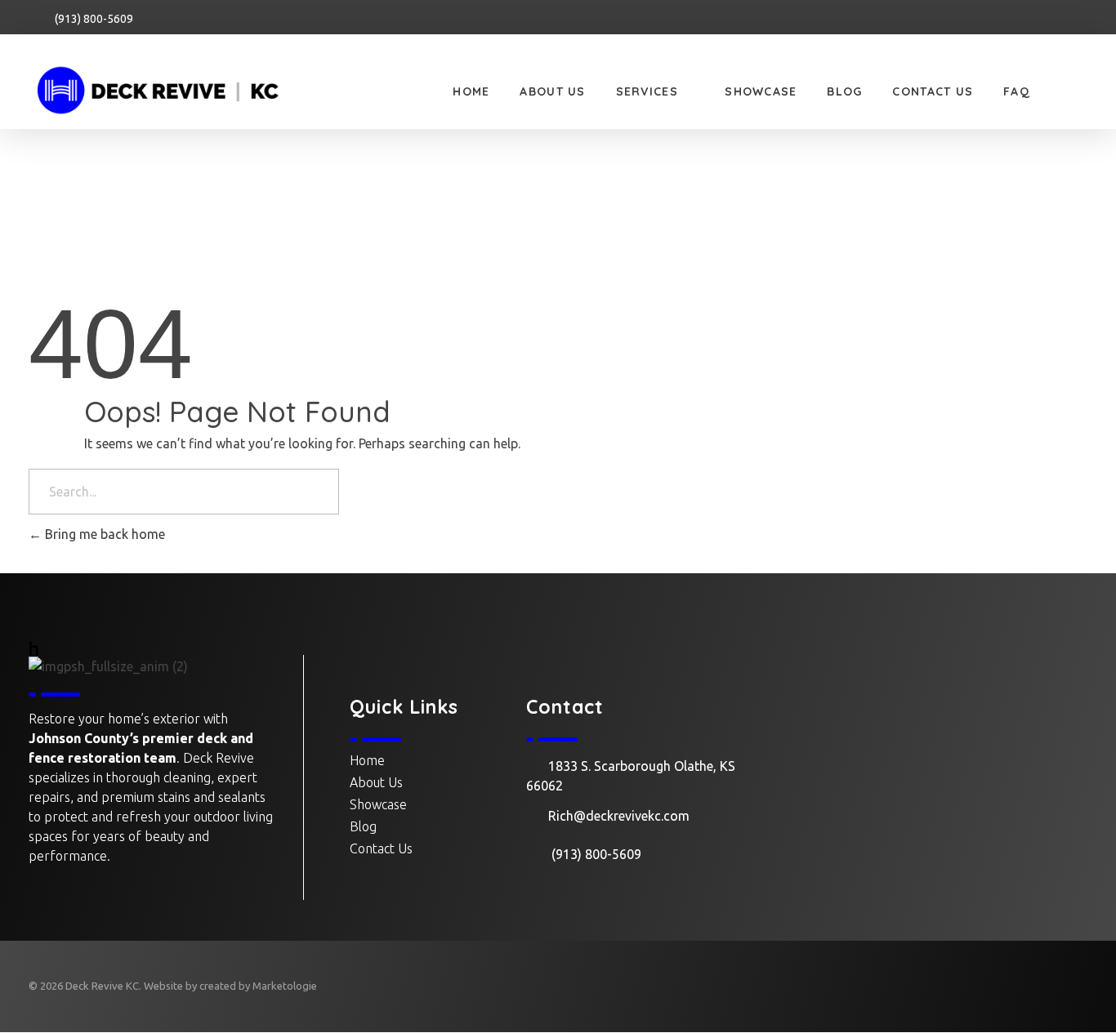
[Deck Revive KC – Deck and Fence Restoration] (180, 90)
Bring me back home (103, 534)
